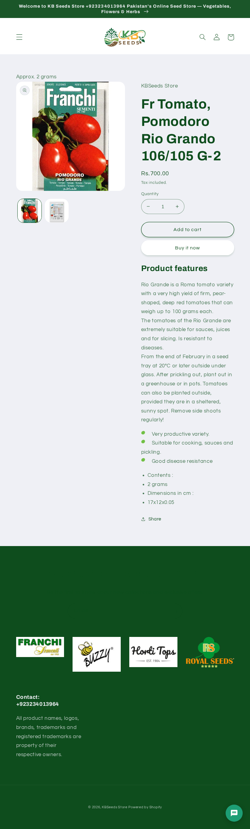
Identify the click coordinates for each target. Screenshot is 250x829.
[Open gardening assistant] (234, 813)
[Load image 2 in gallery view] (57, 211)
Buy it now (187, 247)
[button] (19, 37)
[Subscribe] (175, 610)
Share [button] (154, 519)
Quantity (150, 194)
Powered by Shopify (145, 807)
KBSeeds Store (114, 807)
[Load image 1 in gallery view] (29, 211)
